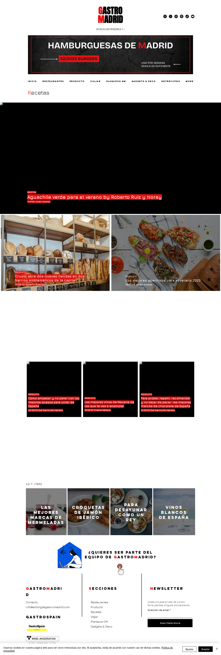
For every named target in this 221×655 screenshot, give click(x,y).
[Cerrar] (217, 649)
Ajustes (189, 649)
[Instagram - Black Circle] (176, 16)
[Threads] (181, 16)
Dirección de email (158, 610)
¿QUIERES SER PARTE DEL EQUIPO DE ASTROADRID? (120, 554)
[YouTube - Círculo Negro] (192, 16)
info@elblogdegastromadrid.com (48, 607)
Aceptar (205, 649)
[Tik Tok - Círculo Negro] (187, 16)
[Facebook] (165, 16)
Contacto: (32, 602)
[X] (170, 16)
